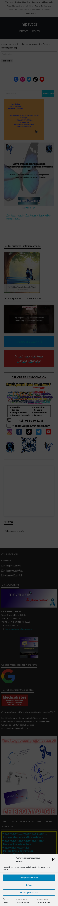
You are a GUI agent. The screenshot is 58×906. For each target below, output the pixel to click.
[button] (53, 859)
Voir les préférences (29, 892)
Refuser (29, 885)
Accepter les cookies (29, 877)
